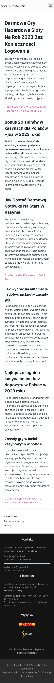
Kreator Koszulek (13, 6)
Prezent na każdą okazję (13, 521)
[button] (50, 5)
